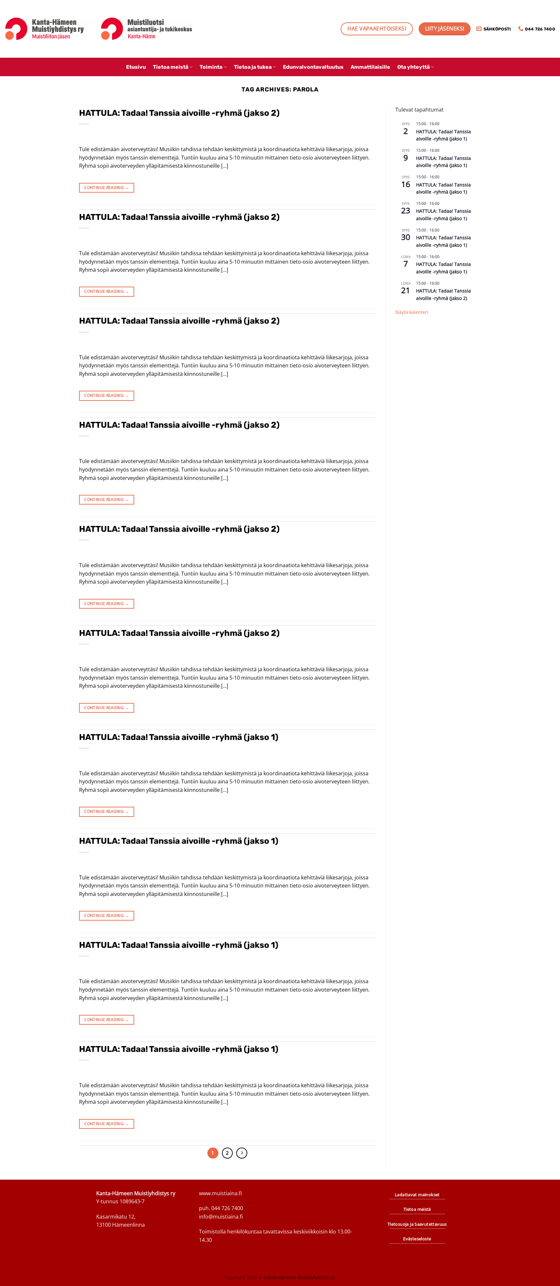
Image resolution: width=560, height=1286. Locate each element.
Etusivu (136, 67)
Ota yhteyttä (413, 67)
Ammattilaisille (370, 67)
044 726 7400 (227, 1208)
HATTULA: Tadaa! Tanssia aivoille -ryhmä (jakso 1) (178, 737)
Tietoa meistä (170, 67)
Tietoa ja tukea (253, 67)
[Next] (241, 1153)
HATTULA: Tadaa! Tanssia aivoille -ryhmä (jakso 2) (179, 113)
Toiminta (211, 67)
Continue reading (106, 187)
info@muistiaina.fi (221, 1216)
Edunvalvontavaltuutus (313, 67)
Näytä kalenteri (411, 312)
